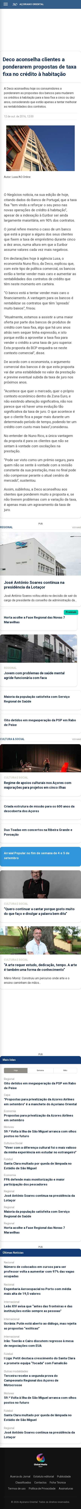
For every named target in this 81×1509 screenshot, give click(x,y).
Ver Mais (76, 527)
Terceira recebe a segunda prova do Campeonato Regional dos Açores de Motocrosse (31, 1380)
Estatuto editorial (44, 1476)
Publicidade (64, 1476)
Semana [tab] (40, 1070)
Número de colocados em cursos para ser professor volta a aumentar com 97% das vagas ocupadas (39, 1271)
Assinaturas (66, 1488)
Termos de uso (17, 1488)
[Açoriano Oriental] (40, 1467)
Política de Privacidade (42, 1488)
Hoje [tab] (16, 1070)
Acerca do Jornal (20, 1476)
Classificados (23, 1482)
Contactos (40, 1482)
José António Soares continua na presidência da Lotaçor (34, 584)
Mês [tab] (65, 1070)
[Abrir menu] (6, 4)
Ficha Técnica (58, 1482)
